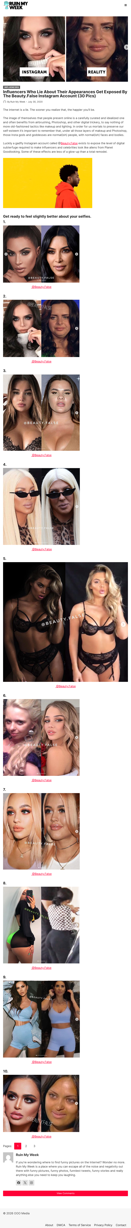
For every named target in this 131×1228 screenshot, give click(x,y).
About (49, 1225)
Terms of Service (80, 1225)
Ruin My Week (17, 101)
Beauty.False (69, 143)
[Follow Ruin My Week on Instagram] (31, 1183)
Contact (121, 1225)
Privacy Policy (103, 1225)
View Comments (65, 1193)
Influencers (11, 87)
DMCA (61, 1225)
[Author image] (4, 101)
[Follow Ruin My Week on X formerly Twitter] (25, 1183)
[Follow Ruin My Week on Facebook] (18, 1183)
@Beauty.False (41, 286)
